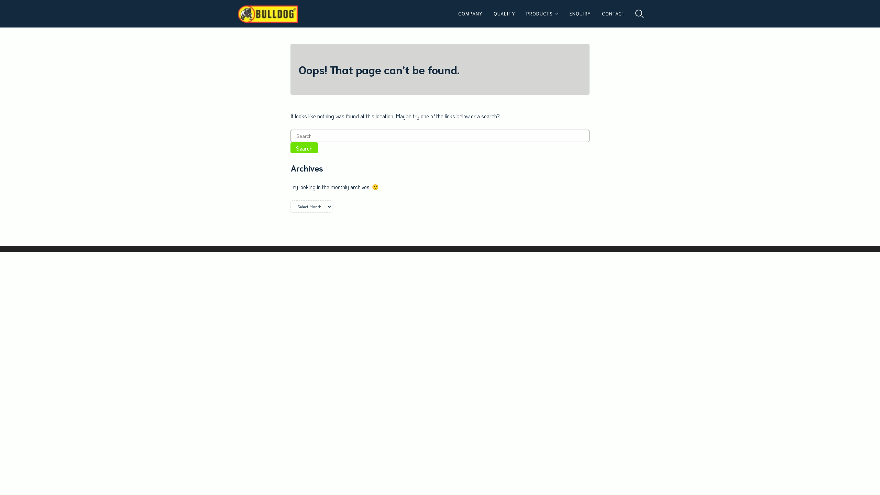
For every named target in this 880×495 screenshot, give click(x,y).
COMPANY (470, 13)
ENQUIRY (580, 13)
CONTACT (613, 13)
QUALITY (504, 13)
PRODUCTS (539, 13)
